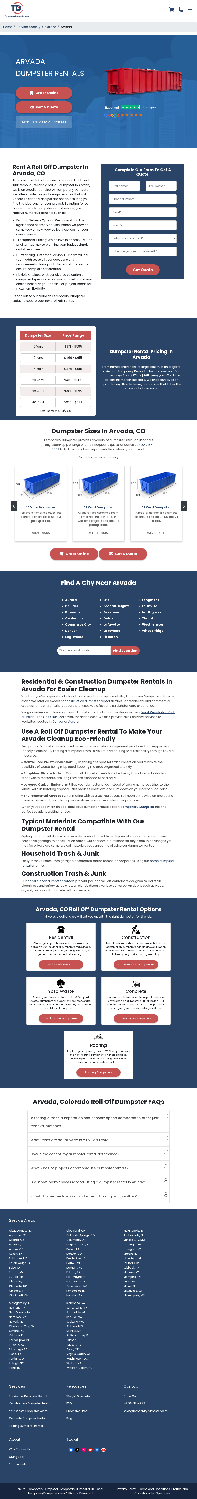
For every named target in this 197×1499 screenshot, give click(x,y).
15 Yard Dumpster (156, 507)
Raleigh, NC (16, 1363)
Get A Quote (46, 107)
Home (7, 27)
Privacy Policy (126, 1489)
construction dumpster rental (87, 701)
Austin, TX (15, 1254)
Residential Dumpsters (61, 964)
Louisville (149, 606)
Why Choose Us (19, 1449)
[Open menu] (189, 9)
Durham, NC (74, 1268)
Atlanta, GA (16, 1240)
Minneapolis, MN (134, 1295)
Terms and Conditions (154, 1489)
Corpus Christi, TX (78, 1244)
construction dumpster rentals (51, 881)
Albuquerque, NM (20, 1231)
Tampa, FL (73, 1340)
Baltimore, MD (18, 1258)
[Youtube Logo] (90, 1450)
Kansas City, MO (134, 1240)
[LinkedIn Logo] (97, 1450)
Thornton (150, 618)
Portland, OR (17, 1358)
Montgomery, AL (20, 1303)
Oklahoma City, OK (21, 1326)
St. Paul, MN (73, 1331)
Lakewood (112, 631)
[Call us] (181, 9)
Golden (109, 618)
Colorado (49, 27)
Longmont (150, 600)
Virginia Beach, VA (78, 1354)
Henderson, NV (76, 1291)
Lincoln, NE (130, 1254)
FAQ (69, 1403)
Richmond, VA (75, 1303)
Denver (71, 631)
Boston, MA (16, 1272)
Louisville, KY (132, 1263)
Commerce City (78, 624)
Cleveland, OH (75, 1231)
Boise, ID (14, 1268)
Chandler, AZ (17, 1281)
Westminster (152, 624)
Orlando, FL (16, 1335)
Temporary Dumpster (137, 807)
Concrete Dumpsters (136, 1018)
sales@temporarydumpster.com (146, 1411)
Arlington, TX (17, 1235)
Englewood (74, 637)
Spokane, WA (75, 1321)
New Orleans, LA (19, 1312)
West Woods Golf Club (158, 712)
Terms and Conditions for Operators (161, 1491)
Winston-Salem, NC (79, 1368)
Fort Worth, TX (75, 1281)
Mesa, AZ (129, 1281)
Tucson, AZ (73, 1345)
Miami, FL (129, 1286)
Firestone (111, 612)
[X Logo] (77, 1450)
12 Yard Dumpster (98, 507)
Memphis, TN (132, 1277)
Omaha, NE (16, 1331)
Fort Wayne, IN (75, 1277)
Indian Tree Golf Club (41, 717)
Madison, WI (131, 1272)
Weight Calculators (79, 1396)
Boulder (71, 606)
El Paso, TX (73, 1272)
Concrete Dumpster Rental (27, 1418)
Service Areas (27, 27)
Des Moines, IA (75, 1258)
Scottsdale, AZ (75, 1312)
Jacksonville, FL (133, 1235)
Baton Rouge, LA (19, 1263)
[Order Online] (172, 9)
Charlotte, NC (18, 1286)
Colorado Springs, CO (80, 1235)
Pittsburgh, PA (18, 1349)
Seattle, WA (74, 1317)
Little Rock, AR (133, 1258)
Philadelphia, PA (19, 1340)
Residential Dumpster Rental (28, 1396)
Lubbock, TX (131, 1268)
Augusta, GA (17, 1244)
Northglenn (151, 612)
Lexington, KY (132, 1249)
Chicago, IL (16, 1291)
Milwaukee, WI (133, 1291)
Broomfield (74, 612)
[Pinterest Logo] (103, 1450)
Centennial (74, 618)
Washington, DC (77, 1358)
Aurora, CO (16, 1249)
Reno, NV (15, 1368)
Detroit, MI (73, 1263)
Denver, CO (74, 1254)
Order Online (47, 92)
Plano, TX (15, 1354)
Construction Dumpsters (136, 964)
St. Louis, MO (74, 1326)
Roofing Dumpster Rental (26, 1426)
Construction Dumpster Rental (29, 1403)
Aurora (71, 600)
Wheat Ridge (152, 631)
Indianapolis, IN (133, 1231)
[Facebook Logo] (70, 1450)
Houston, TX (74, 1295)
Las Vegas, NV (133, 1244)
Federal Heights (116, 606)
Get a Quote (132, 1396)
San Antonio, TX (76, 1308)
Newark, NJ (16, 1321)
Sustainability (18, 1464)
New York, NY (17, 1317)
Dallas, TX (72, 1249)
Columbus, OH (76, 1240)
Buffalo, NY (16, 1277)
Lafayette (112, 624)
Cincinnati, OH (18, 1295)
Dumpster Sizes (76, 1411)
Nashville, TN (17, 1308)
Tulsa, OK (72, 1349)
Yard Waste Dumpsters (61, 1018)
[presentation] (14, 506)
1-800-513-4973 (134, 1403)
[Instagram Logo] (84, 1450)
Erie (106, 600)
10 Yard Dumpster (40, 507)
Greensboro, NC (76, 1286)
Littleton (111, 637)
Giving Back (16, 1457)
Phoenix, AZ (16, 1345)
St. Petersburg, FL (77, 1335)
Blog (69, 1418)
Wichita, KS (73, 1363)
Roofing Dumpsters (98, 1072)
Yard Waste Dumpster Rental (28, 1411)
